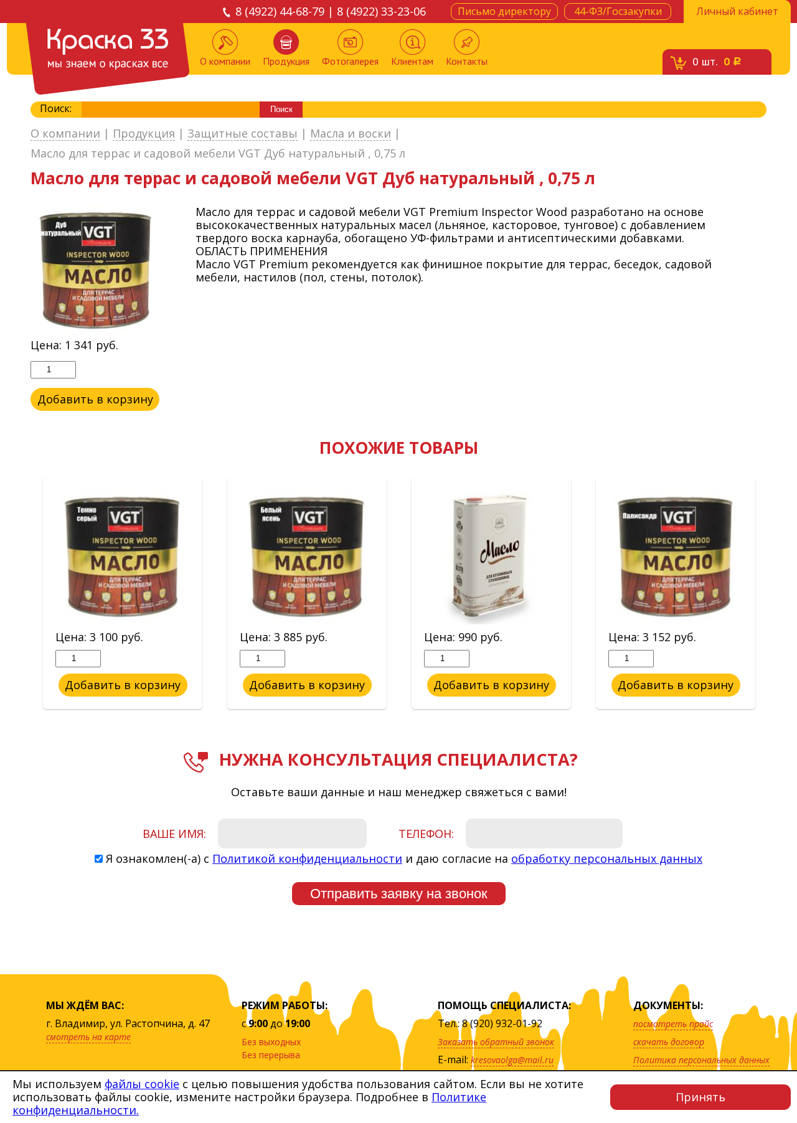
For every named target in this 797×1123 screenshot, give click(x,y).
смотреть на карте (88, 1037)
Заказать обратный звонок (496, 1042)
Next (776, 594)
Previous (21, 594)
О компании (225, 61)
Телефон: (426, 833)
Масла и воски (350, 134)
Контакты (467, 61)
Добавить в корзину (95, 399)
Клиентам (412, 61)
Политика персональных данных (701, 1060)
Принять (700, 1096)
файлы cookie (142, 1083)
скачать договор (668, 1042)
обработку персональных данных (606, 858)
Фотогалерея (350, 61)
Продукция (286, 61)
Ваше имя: (174, 833)
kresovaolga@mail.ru (512, 1060)
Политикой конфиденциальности (307, 858)
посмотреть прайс (673, 1024)
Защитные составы (242, 134)
